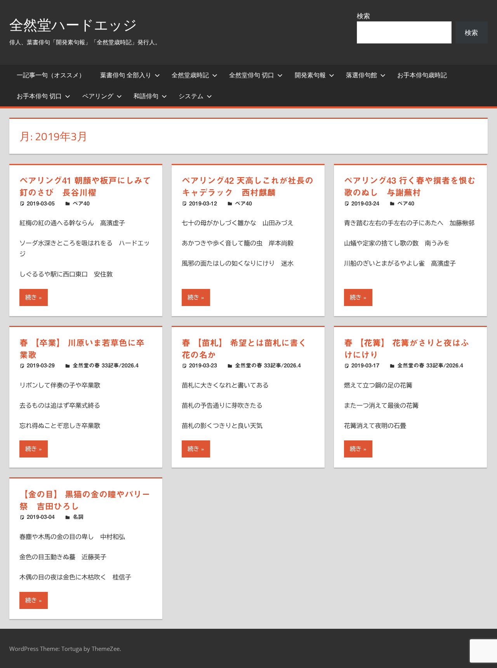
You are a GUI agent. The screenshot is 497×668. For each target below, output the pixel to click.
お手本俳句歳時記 (422, 75)
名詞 (78, 517)
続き (31, 297)
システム (191, 96)
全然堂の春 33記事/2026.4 (106, 365)
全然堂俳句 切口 (251, 75)
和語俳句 (146, 96)
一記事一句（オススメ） (51, 75)
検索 (363, 15)
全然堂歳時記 (190, 75)
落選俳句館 (361, 75)
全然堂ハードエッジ (73, 24)
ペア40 (81, 203)
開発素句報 (310, 75)
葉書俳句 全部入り (125, 75)
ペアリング (97, 96)
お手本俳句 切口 (39, 96)
